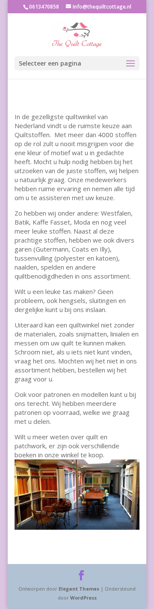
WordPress (83, 597)
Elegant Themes (79, 588)
